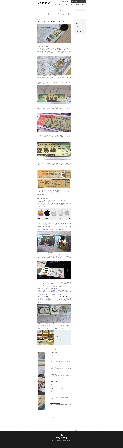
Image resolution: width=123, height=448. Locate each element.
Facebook (65, 1)
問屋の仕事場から (65, 4)
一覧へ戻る (54, 417)
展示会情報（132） (79, 23)
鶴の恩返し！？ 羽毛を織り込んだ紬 (56, 381)
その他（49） (78, 29)
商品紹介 (54, 4)
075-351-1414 (59, 441)
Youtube (67, 1)
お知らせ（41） (78, 31)
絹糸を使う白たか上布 (54, 374)
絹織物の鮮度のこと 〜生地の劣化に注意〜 (50, 288)
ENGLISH (82, 1)
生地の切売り (76, 1)
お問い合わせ (81, 430)
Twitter (63, 1)
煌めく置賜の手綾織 (53, 352)
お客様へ (71, 4)
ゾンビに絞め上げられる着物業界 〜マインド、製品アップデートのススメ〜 (56, 296)
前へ (48, 417)
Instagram (61, 1)
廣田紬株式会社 (43, 3)
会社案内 (59, 4)
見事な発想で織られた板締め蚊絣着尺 (56, 388)
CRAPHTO (77, 4)
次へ (60, 417)
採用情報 (55, 430)
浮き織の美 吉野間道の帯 (55, 403)
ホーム (40, 430)
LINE (69, 1)
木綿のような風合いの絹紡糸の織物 (56, 367)
